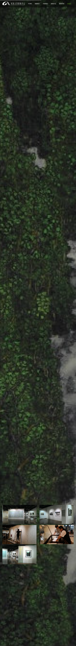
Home (30, 4)
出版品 (69, 4)
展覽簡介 (37, 4)
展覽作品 (53, 4)
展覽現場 (61, 4)
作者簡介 (45, 4)
